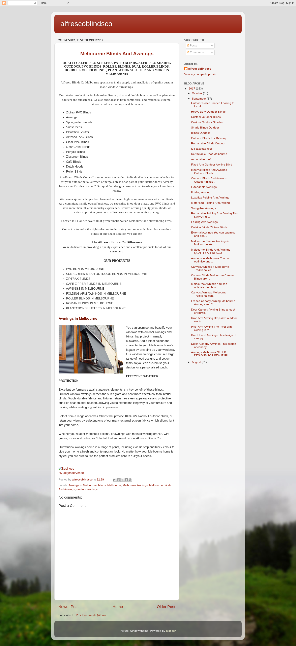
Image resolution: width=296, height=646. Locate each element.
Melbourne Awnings (135, 485)
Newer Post (68, 607)
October (197, 93)
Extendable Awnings (204, 186)
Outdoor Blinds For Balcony (208, 138)
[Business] (66, 468)
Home (118, 607)
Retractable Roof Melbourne (209, 153)
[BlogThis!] (119, 480)
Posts (193, 45)
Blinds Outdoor (200, 132)
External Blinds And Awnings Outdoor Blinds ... (209, 171)
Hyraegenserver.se (71, 472)
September (199, 98)
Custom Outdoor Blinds (206, 116)
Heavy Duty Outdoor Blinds (208, 111)
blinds (102, 485)
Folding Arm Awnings (204, 221)
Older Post (166, 607)
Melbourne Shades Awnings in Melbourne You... (210, 243)
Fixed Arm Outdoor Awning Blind (211, 164)
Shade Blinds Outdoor (205, 127)
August (197, 362)
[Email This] (115, 480)
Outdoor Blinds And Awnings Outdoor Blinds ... (209, 180)
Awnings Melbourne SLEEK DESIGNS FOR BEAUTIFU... (211, 354)
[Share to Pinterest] (130, 480)
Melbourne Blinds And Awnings (116, 53)
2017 (192, 88)
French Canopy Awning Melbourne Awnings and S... (213, 302)
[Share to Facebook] (126, 480)
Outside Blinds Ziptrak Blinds (209, 227)
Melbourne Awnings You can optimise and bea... (209, 285)
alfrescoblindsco (86, 24)
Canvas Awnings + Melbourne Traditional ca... (210, 268)
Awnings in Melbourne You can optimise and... (210, 260)
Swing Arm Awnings (203, 208)
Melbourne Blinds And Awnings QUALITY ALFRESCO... (210, 251)
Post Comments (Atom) (91, 615)
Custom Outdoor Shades (207, 122)
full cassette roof (201, 148)
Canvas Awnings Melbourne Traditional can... (209, 294)
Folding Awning (200, 192)
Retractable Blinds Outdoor (208, 143)
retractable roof (201, 159)
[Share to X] (122, 480)
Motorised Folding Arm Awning (210, 202)
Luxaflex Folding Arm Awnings (210, 197)
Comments (196, 52)
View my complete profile (200, 74)
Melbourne (114, 485)
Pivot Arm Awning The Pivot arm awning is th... (211, 328)
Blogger (171, 630)
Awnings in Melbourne (78, 319)
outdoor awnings (87, 489)
